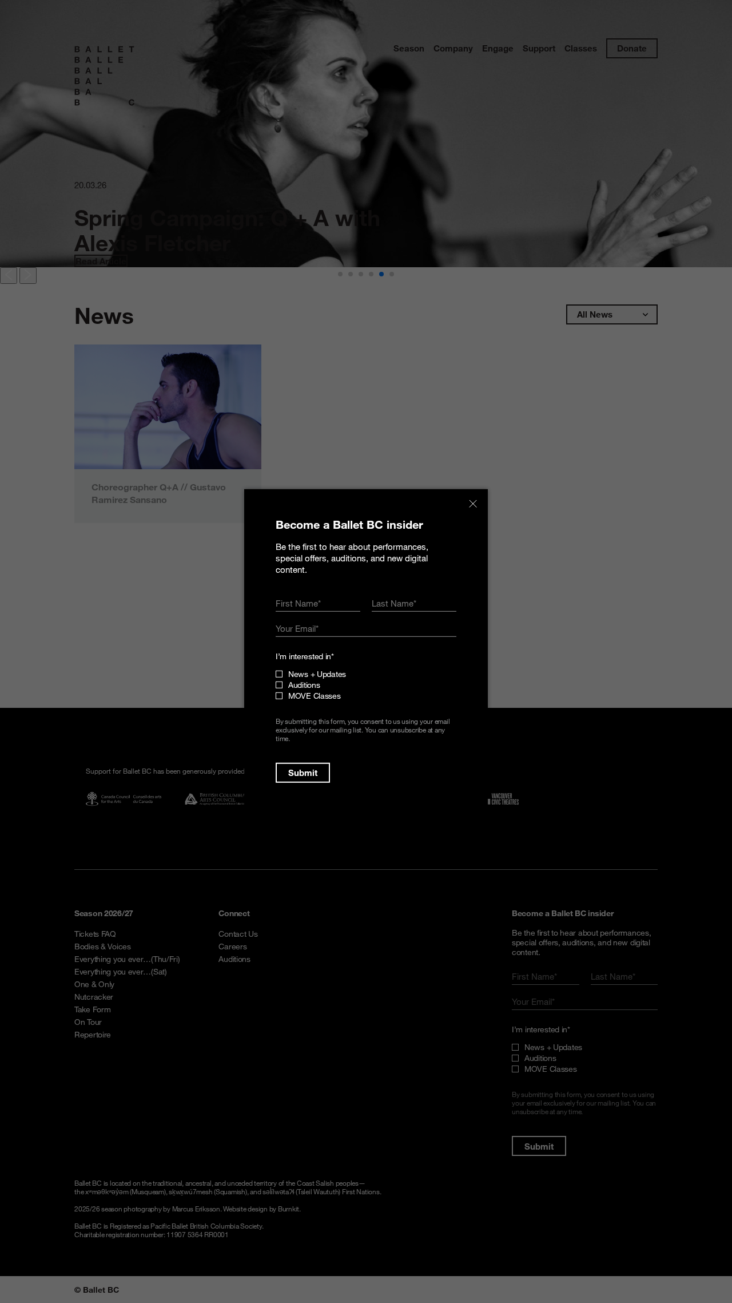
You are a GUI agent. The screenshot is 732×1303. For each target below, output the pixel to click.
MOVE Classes (314, 695)
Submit (302, 772)
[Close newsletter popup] (473, 504)
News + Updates (317, 674)
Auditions (304, 685)
